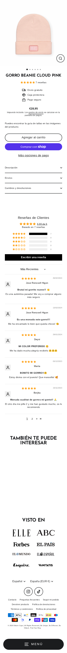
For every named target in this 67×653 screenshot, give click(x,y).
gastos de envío (36, 112)
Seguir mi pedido (51, 600)
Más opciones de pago (33, 155)
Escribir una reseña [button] (33, 257)
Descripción (11, 167)
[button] (28, 82)
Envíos (8, 178)
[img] (29, 278)
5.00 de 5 (42, 224)
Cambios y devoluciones (18, 188)
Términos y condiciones (22, 609)
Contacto (12, 600)
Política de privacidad (46, 609)
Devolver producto (20, 604)
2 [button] (32, 419)
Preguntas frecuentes (30, 600)
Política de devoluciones (43, 604)
